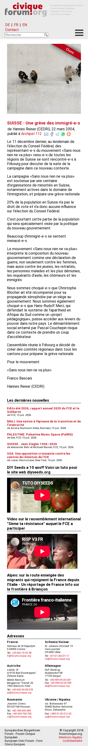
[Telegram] (57, 133)
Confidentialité (72, 741)
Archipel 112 (31, 133)
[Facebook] (52, 133)
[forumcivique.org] (44, 20)
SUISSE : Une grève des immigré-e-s (43, 123)
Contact (12, 30)
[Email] (46, 133)
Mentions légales (70, 737)
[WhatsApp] (63, 133)
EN (24, 25)
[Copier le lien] (69, 134)
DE (7, 25)
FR (16, 25)
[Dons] (64, 53)
